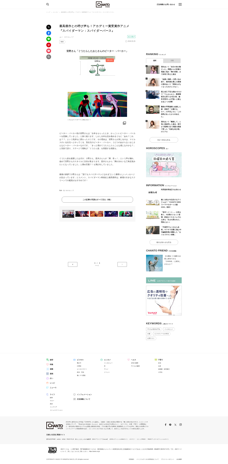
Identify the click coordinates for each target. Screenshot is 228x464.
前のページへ (72, 264)
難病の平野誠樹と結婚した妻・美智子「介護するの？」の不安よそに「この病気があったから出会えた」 (171, 112)
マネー (52, 401)
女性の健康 (134, 363)
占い (51, 378)
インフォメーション (84, 394)
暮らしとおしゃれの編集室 (83, 439)
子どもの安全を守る (153, 329)
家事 (51, 397)
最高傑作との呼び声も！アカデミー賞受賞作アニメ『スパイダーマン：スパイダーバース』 (88, 12)
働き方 (79, 363)
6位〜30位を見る (163, 140)
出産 (159, 366)
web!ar (59, 439)
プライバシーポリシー (167, 459)
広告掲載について (83, 399)
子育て (160, 360)
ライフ (52, 394)
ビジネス (80, 360)
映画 (62, 42)
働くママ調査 (81, 375)
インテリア (53, 407)
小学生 (160, 372)
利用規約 (131, 459)
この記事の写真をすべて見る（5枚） (97, 200)
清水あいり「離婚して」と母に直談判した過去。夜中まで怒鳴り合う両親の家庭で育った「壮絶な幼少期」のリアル (171, 127)
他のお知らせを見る (163, 242)
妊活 (159, 363)
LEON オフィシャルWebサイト (118, 439)
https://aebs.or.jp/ (94, 451)
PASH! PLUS (70, 439)
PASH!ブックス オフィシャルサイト (158, 439)
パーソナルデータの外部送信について (147, 459)
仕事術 (79, 366)
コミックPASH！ (142, 439)
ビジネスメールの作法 (161, 334)
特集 (51, 364)
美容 (51, 404)
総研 (51, 360)
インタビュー (168, 329)
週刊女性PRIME (51, 439)
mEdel (63, 439)
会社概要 (179, 459)
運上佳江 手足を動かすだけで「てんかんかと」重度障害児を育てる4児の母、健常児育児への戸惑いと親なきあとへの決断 (171, 97)
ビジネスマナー (82, 369)
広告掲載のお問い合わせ (166, 4)
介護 (148, 334)
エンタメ (55, 12)
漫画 (51, 374)
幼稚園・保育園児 (164, 369)
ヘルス (133, 360)
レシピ (52, 383)
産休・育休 (80, 372)
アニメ (106, 369)
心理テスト (150, 338)
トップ (48, 12)
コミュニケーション (56, 410)
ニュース (53, 388)
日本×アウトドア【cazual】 (100, 439)
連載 (51, 369)
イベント (107, 372)
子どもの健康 (135, 366)
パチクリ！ (132, 439)
